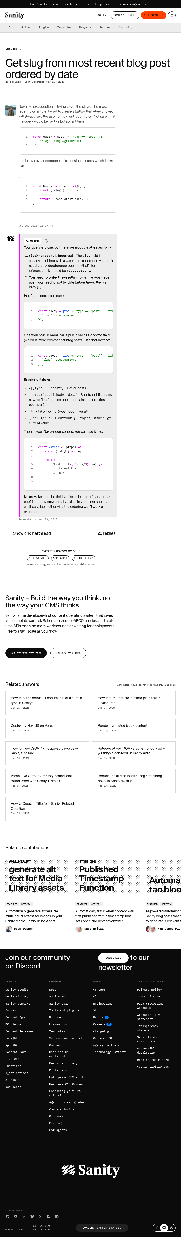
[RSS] (48, 1216)
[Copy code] (112, 132)
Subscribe (113, 958)
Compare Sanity (61, 1109)
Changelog (101, 1031)
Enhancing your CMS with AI (65, 1093)
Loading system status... (103, 1228)
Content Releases (19, 1031)
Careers (99, 1024)
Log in (101, 15)
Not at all (38, 558)
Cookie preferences (153, 1066)
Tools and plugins (64, 1010)
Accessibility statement (148, 1017)
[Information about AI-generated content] (46, 241)
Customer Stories (107, 1038)
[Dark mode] (172, 1228)
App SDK (11, 1045)
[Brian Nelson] (10, 110)
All (11, 27)
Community (125, 27)
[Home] (14, 15)
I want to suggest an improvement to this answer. (61, 564)
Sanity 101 (58, 996)
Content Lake (15, 1052)
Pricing (55, 1123)
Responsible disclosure (146, 1051)
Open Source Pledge (153, 1060)
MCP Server (14, 1024)
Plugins (44, 27)
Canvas (10, 1010)
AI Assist (13, 1080)
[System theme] (164, 1228)
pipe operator (64, 400)
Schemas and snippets (67, 1038)
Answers (11, 49)
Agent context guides (67, 1102)
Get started (153, 15)
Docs (52, 990)
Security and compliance (147, 1039)
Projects (85, 27)
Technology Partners (110, 1052)
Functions (13, 1066)
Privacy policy (149, 990)
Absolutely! (83, 558)
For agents (58, 1130)
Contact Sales (124, 15)
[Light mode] (156, 1228)
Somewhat (60, 558)
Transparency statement (147, 1028)
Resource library (63, 1063)
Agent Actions (16, 1073)
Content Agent (16, 1017)
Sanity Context (17, 1003)
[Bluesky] (32, 1216)
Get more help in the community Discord (146, 685)
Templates (64, 27)
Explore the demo (68, 652)
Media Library (16, 996)
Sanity (14, 598)
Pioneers (56, 1017)
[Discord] (56, 1216)
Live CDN (12, 1059)
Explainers (58, 1070)
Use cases (13, 1087)
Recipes (105, 27)
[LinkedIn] (24, 1216)
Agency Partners (106, 1045)
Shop (96, 1010)
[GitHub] (7, 1216)
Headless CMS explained (59, 1054)
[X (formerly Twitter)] (40, 1216)
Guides (26, 27)
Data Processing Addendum (150, 1006)
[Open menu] (172, 15)
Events (98, 1017)
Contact (99, 990)
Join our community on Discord (37, 961)
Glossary (56, 1116)
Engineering (103, 1003)
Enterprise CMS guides (67, 1077)
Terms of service (151, 996)
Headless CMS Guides (66, 1084)
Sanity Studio (16, 990)
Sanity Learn (59, 1003)
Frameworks (58, 1024)
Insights (12, 1038)
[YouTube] (15, 1216)
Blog (96, 996)
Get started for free (26, 652)
